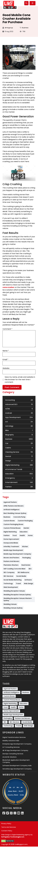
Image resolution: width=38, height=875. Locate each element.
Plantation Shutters (11, 565)
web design (28, 583)
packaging (26, 558)
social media (21, 576)
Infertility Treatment (11, 546)
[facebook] (4, 813)
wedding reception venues (14, 591)
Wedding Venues (10, 604)
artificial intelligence (11, 509)
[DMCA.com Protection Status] (7, 841)
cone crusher (8, 287)
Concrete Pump (19, 517)
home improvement (11, 539)
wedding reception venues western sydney (18, 599)
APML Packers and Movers (13, 506)
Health (22, 535)
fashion (7, 535)
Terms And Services (8, 827)
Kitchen (25, 546)
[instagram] (15, 813)
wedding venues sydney (13, 608)
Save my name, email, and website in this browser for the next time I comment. (20, 379)
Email (5, 359)
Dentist (26, 528)
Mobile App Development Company (17, 554)
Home (30, 535)
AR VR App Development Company (15, 750)
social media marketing (12, 580)
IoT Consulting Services (11, 747)
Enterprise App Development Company (17, 744)
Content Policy (6, 831)
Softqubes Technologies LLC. (13, 837)
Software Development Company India (17, 765)
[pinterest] (11, 813)
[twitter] (7, 813)
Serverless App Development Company (17, 769)
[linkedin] (22, 813)
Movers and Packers (11, 558)
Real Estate (26, 565)
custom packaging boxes (13, 524)
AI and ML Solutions (9, 757)
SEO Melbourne (23, 572)
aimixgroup (9, 28)
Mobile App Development (13, 550)
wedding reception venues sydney (17, 595)
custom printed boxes (12, 528)
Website (6, 368)
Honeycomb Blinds (11, 543)
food (15, 535)
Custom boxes (9, 521)
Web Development (11, 587)
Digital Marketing (10, 532)
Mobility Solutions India (11, 741)
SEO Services (8, 576)
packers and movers (11, 561)
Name (6, 350)
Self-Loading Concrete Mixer (14, 569)
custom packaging (25, 521)
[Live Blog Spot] (10, 5)
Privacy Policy (6, 823)
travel (18, 583)
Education (23, 532)
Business (25, 28)
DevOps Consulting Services (13, 754)
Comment (7, 329)
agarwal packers (10, 502)
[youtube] (18, 813)
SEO (30, 569)
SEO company (9, 572)
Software (28, 580)
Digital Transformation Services (14, 737)
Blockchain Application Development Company (16, 761)
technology (8, 583)
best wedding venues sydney (15, 513)
